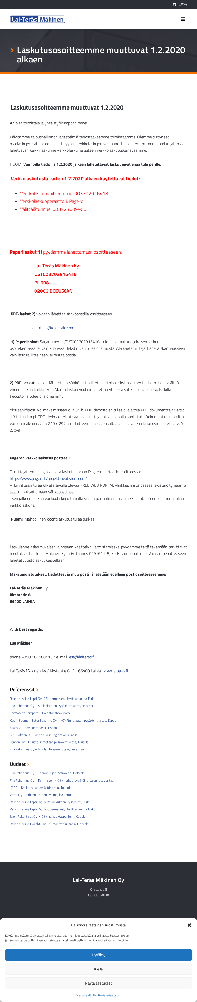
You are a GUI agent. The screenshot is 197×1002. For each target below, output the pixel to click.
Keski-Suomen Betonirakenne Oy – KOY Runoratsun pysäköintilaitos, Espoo (63, 720)
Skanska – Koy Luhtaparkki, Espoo (33, 727)
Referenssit (22, 689)
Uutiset (18, 764)
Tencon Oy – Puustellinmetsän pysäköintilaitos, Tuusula (49, 742)
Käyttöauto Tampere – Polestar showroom (40, 712)
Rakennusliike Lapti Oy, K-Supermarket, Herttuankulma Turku (52, 698)
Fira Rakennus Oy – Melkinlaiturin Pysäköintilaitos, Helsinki (51, 705)
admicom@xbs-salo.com (53, 328)
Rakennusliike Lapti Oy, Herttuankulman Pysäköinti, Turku (50, 801)
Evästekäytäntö (85, 995)
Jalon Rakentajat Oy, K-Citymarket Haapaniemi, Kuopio (48, 816)
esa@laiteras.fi (81, 657)
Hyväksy (98, 955)
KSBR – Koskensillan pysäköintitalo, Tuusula (40, 787)
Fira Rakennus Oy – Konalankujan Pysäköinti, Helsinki (47, 772)
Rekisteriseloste (108, 995)
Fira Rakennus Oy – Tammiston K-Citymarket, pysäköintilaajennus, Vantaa (61, 780)
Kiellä (98, 969)
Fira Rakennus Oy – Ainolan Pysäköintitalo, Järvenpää (47, 749)
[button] (189, 925)
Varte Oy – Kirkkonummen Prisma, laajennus (41, 794)
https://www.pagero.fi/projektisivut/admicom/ (48, 478)
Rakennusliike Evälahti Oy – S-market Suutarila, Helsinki (49, 823)
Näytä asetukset (98, 983)
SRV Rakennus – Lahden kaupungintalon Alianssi (44, 734)
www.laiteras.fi (115, 671)
